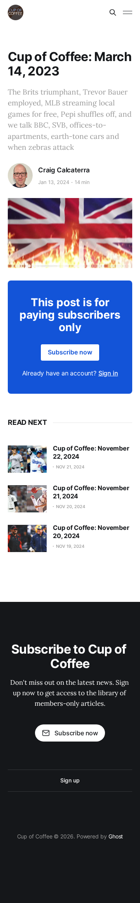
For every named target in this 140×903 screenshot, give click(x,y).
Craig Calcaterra (64, 170)
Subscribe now (70, 352)
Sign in (108, 373)
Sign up (69, 780)
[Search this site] (113, 12)
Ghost (115, 836)
